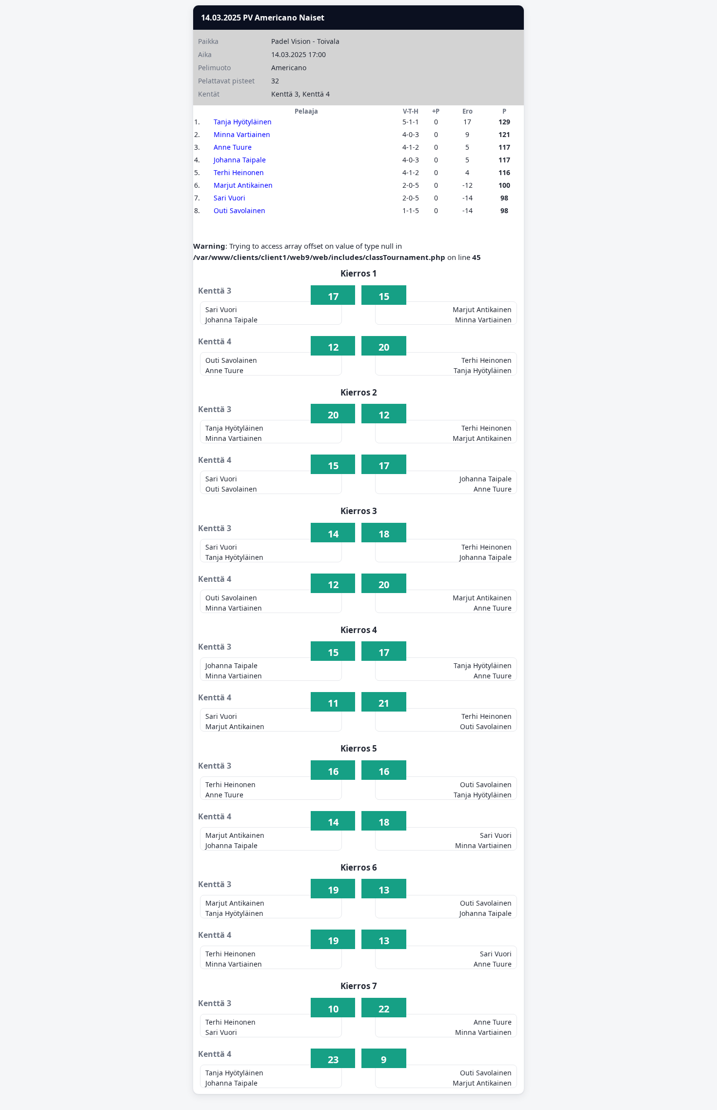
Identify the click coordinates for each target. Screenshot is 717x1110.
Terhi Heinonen (239, 172)
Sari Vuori (229, 197)
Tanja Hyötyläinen (243, 121)
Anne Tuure (233, 147)
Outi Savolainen (239, 210)
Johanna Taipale (240, 159)
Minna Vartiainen (242, 134)
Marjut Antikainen (243, 185)
